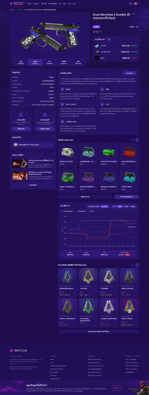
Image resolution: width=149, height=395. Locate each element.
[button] (67, 282)
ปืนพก (19, 10)
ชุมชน (52, 359)
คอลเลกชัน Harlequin (95, 375)
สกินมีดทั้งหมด (129, 372)
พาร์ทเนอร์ (53, 375)
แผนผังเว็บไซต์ (54, 379)
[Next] (137, 140)
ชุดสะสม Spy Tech (94, 362)
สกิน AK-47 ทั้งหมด (131, 362)
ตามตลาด (104, 206)
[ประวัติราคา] (109, 39)
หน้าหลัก (12, 10)
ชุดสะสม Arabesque (94, 359)
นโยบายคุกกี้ (54, 372)
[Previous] (132, 140)
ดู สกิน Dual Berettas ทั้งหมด (98, 331)
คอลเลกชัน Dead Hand (95, 366)
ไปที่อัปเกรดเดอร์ (45, 129)
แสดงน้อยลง (129, 73)
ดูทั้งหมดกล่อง (85, 197)
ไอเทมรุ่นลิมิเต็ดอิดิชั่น (94, 369)
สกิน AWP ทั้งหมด (131, 369)
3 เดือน (126, 206)
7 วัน (113, 206)
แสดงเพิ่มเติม (33, 185)
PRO (52, 362)
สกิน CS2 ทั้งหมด (130, 359)
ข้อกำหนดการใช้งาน (56, 369)
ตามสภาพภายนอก (94, 206)
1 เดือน (120, 206)
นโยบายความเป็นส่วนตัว (58, 366)
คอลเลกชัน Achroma (95, 372)
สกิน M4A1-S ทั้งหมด (132, 366)
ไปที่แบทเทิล (21, 129)
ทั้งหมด (133, 206)
